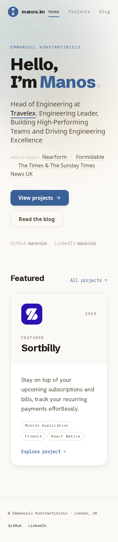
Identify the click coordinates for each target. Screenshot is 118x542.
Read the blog (37, 219)
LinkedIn (37, 525)
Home (54, 11)
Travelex (23, 113)
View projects (35, 197)
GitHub (15, 525)
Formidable (90, 156)
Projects (79, 11)
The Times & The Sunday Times (57, 165)
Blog (104, 11)
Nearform (55, 156)
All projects (86, 280)
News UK (21, 174)
